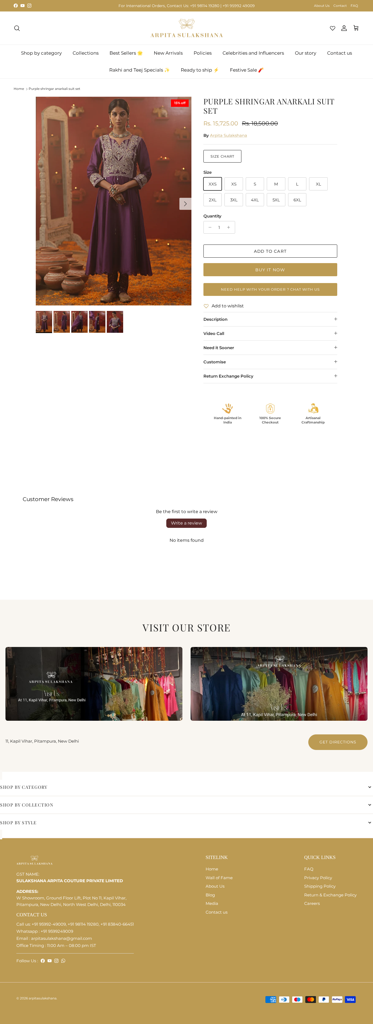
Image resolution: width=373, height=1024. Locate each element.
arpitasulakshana (43, 998)
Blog (210, 895)
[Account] (343, 28)
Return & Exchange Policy (330, 895)
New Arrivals (168, 53)
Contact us (339, 53)
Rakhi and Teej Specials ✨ (139, 70)
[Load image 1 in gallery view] (113, 201)
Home (19, 89)
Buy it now (270, 269)
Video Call (213, 333)
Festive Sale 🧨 (247, 70)
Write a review (186, 523)
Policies (203, 53)
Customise (214, 361)
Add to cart (270, 251)
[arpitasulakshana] (186, 28)
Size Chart (222, 156)
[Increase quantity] (230, 227)
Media (212, 903)
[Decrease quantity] (208, 227)
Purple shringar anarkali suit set (54, 89)
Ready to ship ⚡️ (200, 70)
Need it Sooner (218, 347)
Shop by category (41, 53)
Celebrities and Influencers (253, 53)
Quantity (212, 216)
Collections (86, 53)
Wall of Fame (219, 877)
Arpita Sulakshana (228, 135)
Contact (340, 6)
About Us (322, 6)
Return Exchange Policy (228, 376)
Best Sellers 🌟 (126, 53)
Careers (312, 903)
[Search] (17, 28)
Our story (305, 53)
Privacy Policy (318, 877)
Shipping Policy (320, 886)
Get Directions (337, 742)
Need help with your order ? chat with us (270, 289)
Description (215, 319)
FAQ (354, 6)
